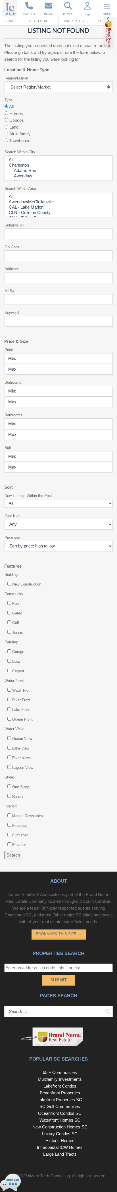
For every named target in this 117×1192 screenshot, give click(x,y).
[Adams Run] (58, 170)
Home (10, 21)
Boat (16, 661)
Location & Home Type (26, 69)
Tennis (17, 632)
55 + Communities (60, 1072)
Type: (9, 100)
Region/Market (16, 78)
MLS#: (10, 291)
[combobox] (59, 86)
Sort (8, 487)
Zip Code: (12, 247)
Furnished (20, 835)
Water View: (14, 729)
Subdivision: (15, 225)
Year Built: (13, 515)
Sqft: (8, 448)
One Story (20, 787)
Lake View (20, 748)
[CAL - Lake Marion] (58, 207)
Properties (74, 21)
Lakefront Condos (59, 1086)
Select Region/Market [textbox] (31, 87)
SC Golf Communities (59, 1106)
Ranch (17, 796)
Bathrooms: (14, 415)
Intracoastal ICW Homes (60, 1147)
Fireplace (19, 825)
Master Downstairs (27, 816)
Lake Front (21, 710)
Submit (58, 979)
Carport (18, 671)
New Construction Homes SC (59, 1126)
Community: (14, 594)
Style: (9, 777)
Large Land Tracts (60, 1154)
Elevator (19, 845)
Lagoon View (22, 767)
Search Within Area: (21, 188)
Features (13, 566)
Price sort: (13, 537)
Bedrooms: (13, 382)
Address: (12, 269)
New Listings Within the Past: (29, 496)
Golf (15, 623)
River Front (21, 700)
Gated (17, 613)
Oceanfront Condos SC (60, 1113)
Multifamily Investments (60, 1079)
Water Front (22, 690)
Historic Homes (59, 1140)
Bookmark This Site (59, 934)
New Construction (26, 584)
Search (13, 855)
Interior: (11, 806)
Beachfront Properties (60, 1092)
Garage (18, 652)
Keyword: (12, 312)
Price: (9, 350)
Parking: (11, 642)
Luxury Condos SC (60, 1133)
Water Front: (15, 681)
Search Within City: (20, 152)
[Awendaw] (58, 176)
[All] (58, 160)
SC (100, 21)
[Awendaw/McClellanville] (58, 202)
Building (11, 574)
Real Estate (39, 21)
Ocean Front (22, 719)
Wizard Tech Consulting (48, 1175)
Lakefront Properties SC (59, 1099)
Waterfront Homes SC (59, 1120)
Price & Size (16, 341)
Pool (16, 603)
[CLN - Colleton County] (58, 212)
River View (21, 758)
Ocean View (22, 738)
